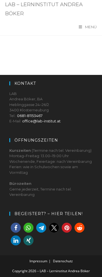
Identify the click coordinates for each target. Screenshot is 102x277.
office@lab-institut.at (41, 121)
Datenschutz (63, 261)
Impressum (38, 261)
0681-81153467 (29, 115)
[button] (16, 228)
